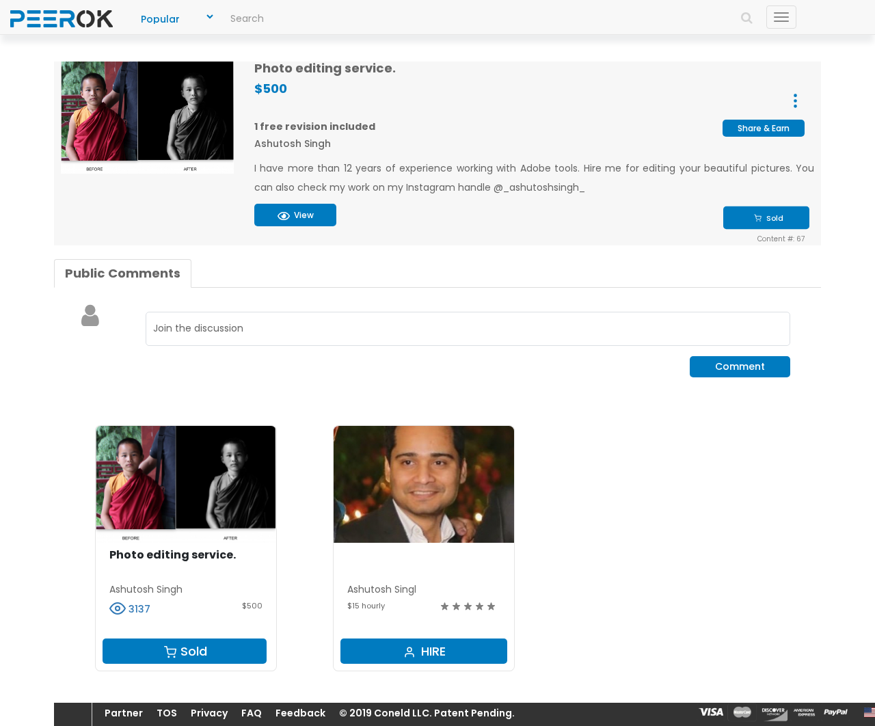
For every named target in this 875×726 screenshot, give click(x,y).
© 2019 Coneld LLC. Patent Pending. (427, 713)
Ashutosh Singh (292, 143)
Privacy (209, 713)
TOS (167, 713)
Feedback (300, 713)
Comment (740, 366)
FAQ (251, 713)
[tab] (122, 273)
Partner (124, 713)
